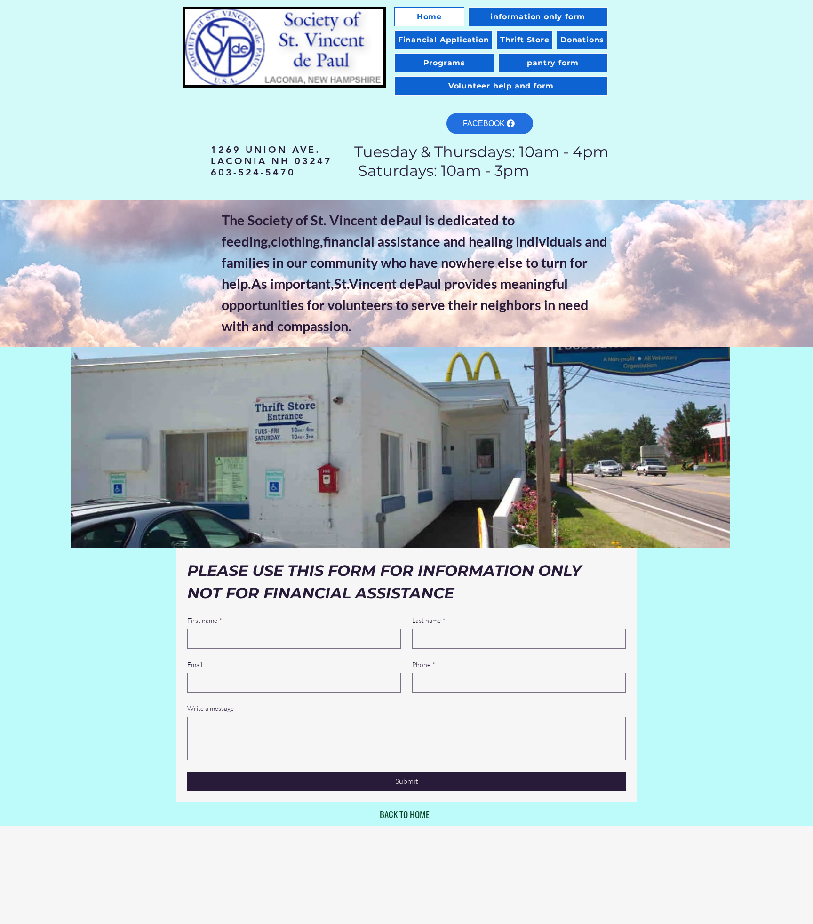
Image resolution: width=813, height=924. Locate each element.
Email (194, 665)
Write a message (210, 708)
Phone (423, 665)
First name (204, 620)
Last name (429, 620)
